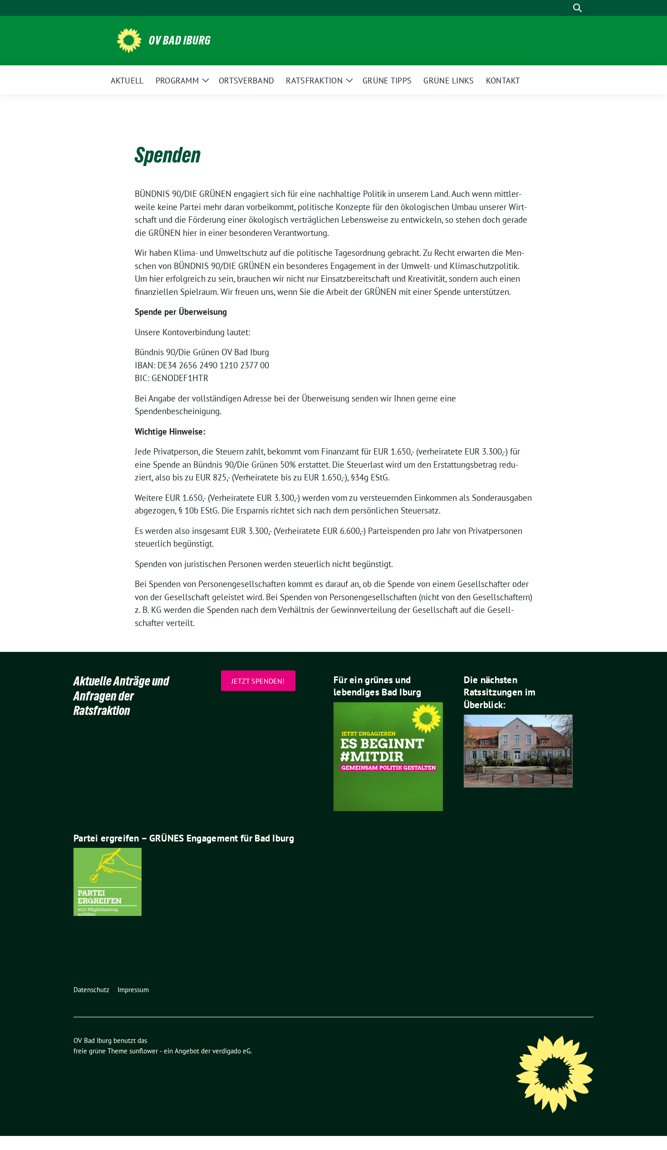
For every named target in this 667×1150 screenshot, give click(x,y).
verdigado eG (231, 1051)
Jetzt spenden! (257, 680)
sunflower (143, 1051)
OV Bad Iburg (180, 40)
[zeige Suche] (577, 8)
